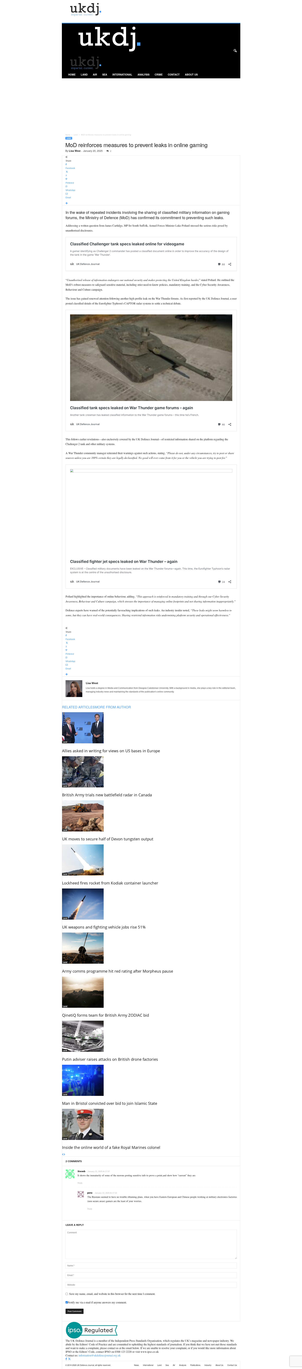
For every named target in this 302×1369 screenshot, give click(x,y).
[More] (151, 203)
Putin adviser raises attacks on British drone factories (110, 1059)
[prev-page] (63, 1154)
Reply (80, 1183)
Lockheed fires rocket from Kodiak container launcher (110, 883)
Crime (159, 74)
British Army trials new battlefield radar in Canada (107, 794)
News (136, 1365)
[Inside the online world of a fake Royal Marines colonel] (151, 1124)
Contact (174, 74)
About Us (191, 74)
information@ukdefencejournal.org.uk (100, 1355)
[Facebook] (67, 1359)
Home (72, 74)
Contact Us (232, 1365)
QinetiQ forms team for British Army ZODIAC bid (105, 1015)
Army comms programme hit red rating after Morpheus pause (117, 971)
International (122, 74)
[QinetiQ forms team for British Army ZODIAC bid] (151, 992)
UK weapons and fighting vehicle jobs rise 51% (104, 927)
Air (95, 74)
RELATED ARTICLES (78, 707)
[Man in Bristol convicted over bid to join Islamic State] (151, 1080)
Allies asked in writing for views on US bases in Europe (111, 750)
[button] (235, 51)
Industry (207, 1365)
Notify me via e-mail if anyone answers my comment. (97, 1302)
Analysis (143, 74)
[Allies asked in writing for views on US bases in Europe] (151, 727)
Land (84, 74)
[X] (69, 1359)
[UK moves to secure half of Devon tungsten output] (151, 815)
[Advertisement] (151, 104)
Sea (104, 74)
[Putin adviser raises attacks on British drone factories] (151, 1036)
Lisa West (75, 150)
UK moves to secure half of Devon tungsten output (107, 838)
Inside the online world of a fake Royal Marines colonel (111, 1147)
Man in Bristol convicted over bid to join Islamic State (109, 1103)
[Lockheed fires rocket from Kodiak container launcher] (151, 860)
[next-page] (64, 1154)
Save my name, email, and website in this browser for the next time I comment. (112, 1294)
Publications (195, 1365)
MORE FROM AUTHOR (113, 707)
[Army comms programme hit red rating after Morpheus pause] (151, 948)
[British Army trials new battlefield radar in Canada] (151, 771)
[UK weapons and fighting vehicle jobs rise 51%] (151, 904)
